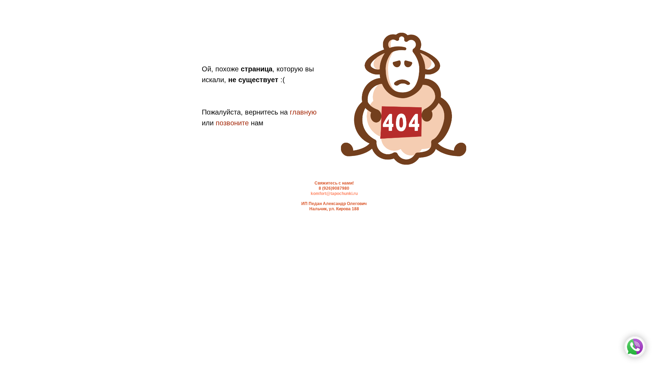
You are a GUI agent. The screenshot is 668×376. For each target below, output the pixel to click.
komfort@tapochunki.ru (334, 193)
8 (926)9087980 (334, 188)
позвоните (232, 123)
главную (303, 112)
